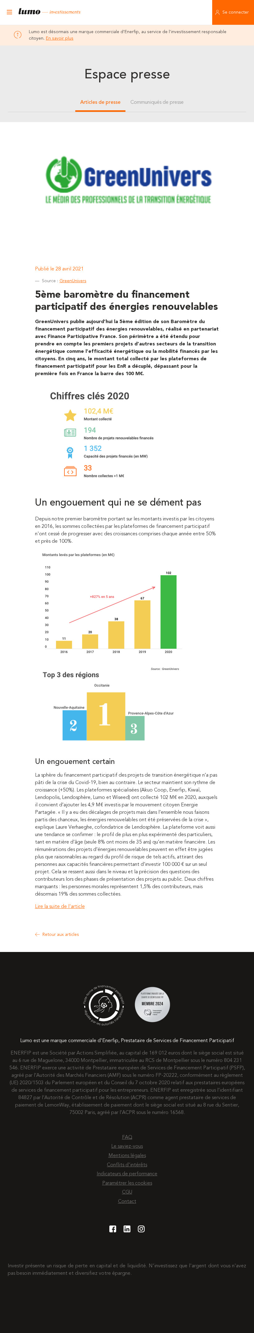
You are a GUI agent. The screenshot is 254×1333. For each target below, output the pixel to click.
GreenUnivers (72, 281)
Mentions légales (127, 1155)
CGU (127, 1192)
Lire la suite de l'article (60, 906)
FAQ (127, 1137)
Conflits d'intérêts (127, 1165)
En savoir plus (59, 38)
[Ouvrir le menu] (9, 12)
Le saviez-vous (127, 1146)
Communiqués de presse (157, 102)
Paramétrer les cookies (127, 1183)
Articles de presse (100, 102)
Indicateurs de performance (127, 1174)
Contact (127, 1201)
